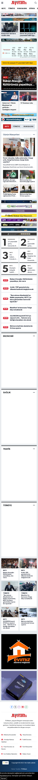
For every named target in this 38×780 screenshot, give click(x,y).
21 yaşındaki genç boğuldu (31, 244)
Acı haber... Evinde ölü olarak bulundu (13, 257)
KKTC (4, 8)
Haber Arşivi (26, 754)
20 (35, 88)
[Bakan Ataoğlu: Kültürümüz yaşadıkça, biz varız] (10, 563)
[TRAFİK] (34, 449)
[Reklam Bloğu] (19, 15)
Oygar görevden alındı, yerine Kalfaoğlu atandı (31, 270)
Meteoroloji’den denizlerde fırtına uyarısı (27, 623)
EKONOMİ (8, 336)
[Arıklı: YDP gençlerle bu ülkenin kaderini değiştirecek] (28, 563)
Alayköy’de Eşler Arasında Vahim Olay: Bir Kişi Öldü (31, 258)
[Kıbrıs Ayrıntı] (19, 3)
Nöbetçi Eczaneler (10, 735)
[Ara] (36, 3)
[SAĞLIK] (34, 392)
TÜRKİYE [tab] (16, 126)
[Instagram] (19, 707)
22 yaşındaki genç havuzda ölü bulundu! (12, 244)
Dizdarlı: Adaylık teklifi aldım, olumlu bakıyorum (13, 270)
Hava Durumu (27, 735)
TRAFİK (6, 449)
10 (18, 88)
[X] (15, 707)
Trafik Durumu (26, 739)
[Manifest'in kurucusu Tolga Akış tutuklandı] (28, 586)
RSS (6, 763)
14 (25, 88)
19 (33, 88)
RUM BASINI (22, 8)
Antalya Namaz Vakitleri (7, 741)
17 (30, 88)
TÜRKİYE (11, 8)
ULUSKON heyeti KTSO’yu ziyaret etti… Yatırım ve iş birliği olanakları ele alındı (20, 318)
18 (32, 88)
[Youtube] (22, 707)
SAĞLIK (7, 392)
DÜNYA (32, 8)
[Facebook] (11, 707)
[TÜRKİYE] (34, 505)
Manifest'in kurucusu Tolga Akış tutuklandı (26, 597)
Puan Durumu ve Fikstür (7, 748)
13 (23, 88)
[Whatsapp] (26, 707)
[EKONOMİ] (34, 336)
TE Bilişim (24, 769)
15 (26, 88)
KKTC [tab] (7, 126)
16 (28, 88)
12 (21, 88)
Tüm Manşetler (27, 746)
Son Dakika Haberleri (10, 754)
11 (20, 88)
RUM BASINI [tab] (28, 126)
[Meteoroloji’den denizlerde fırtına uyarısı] (28, 612)
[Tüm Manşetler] (34, 135)
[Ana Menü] (2, 3)
